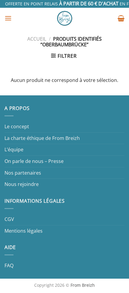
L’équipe (13, 149)
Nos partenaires (22, 173)
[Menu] (8, 18)
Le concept (16, 126)
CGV (9, 219)
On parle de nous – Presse (34, 161)
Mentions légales (23, 231)
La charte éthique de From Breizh (42, 138)
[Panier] (121, 18)
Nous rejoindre (21, 184)
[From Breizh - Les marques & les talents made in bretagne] (64, 18)
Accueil (36, 39)
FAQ (9, 265)
